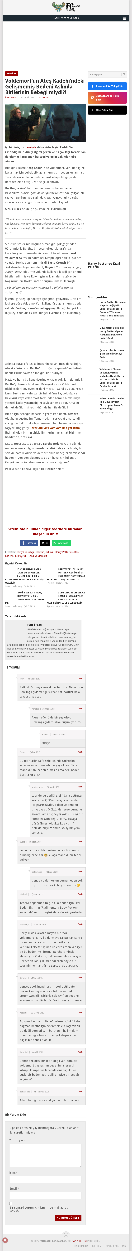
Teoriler (11, 73)
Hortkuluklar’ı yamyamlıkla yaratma (54, 428)
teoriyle (30, 147)
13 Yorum (44, 97)
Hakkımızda (81, 1246)
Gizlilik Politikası (116, 1246)
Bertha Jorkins (44, 552)
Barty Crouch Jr (25, 552)
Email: (14, 1188)
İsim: (13, 1172)
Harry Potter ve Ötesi (66, 18)
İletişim (96, 1246)
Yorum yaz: (17, 1140)
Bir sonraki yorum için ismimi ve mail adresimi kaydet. (40, 1209)
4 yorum (50, 606)
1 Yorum (50, 583)
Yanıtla (81, 678)
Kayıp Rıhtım (79, 1241)
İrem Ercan (11, 97)
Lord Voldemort (37, 556)
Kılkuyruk (20, 556)
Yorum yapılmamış (13, 586)
